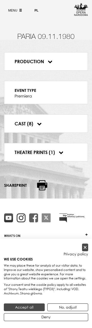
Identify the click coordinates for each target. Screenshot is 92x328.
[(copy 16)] (21, 217)
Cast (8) (24, 123)
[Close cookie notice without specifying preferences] (85, 248)
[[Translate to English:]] (71, 217)
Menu (13, 10)
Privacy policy (76, 254)
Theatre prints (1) (35, 152)
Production (30, 61)
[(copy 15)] (8, 217)
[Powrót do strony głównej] (81, 14)
